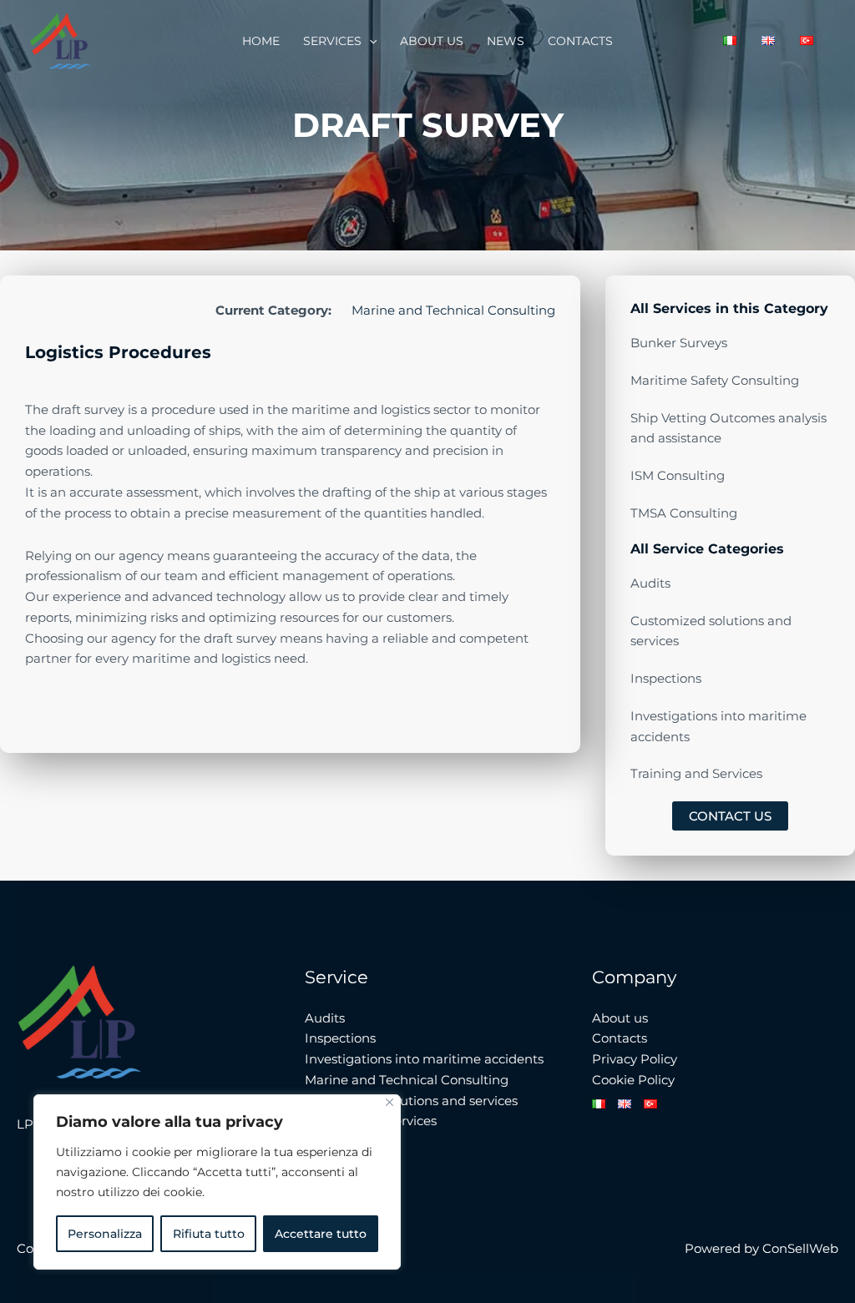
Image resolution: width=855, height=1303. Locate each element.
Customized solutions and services (411, 1101)
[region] (217, 1182)
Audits (325, 1018)
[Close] (389, 1102)
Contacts (580, 40)
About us (431, 40)
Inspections (340, 1038)
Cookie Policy (633, 1080)
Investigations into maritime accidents (424, 1059)
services (332, 40)
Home (261, 40)
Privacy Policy (634, 1059)
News (505, 40)
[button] (369, 40)
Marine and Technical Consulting (453, 310)
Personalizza (105, 1233)
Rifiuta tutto (209, 1233)
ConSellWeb (800, 1248)
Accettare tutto (321, 1233)
